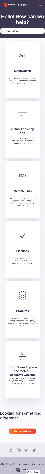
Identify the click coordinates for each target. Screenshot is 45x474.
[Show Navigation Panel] (41, 5)
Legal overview (23, 464)
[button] (2, 31)
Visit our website (22, 431)
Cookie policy (38, 464)
